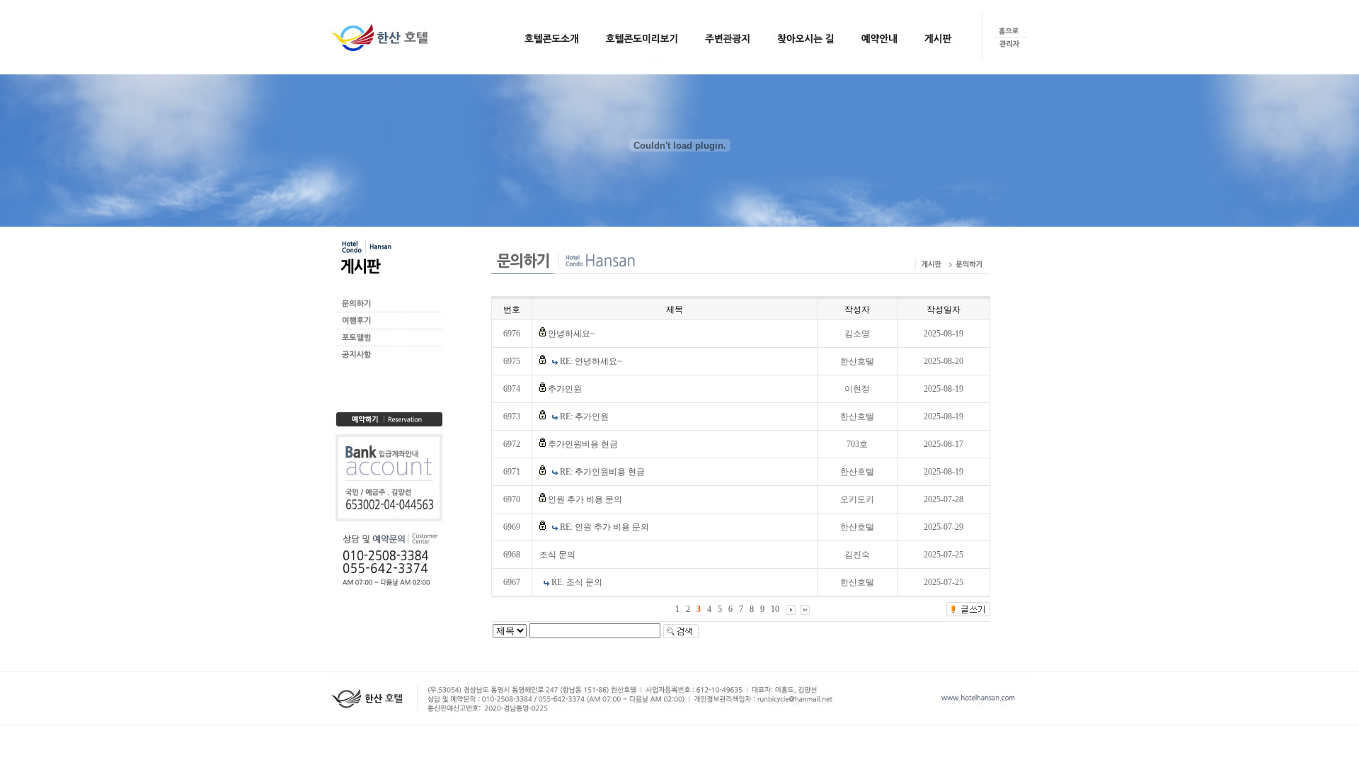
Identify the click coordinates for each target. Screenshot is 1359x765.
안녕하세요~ (571, 334)
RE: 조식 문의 (576, 582)
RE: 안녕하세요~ (591, 361)
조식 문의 (557, 555)
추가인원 (565, 389)
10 (775, 609)
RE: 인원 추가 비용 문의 (604, 527)
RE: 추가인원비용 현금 (602, 472)
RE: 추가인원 (584, 416)
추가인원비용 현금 (583, 444)
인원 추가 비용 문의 (585, 499)
